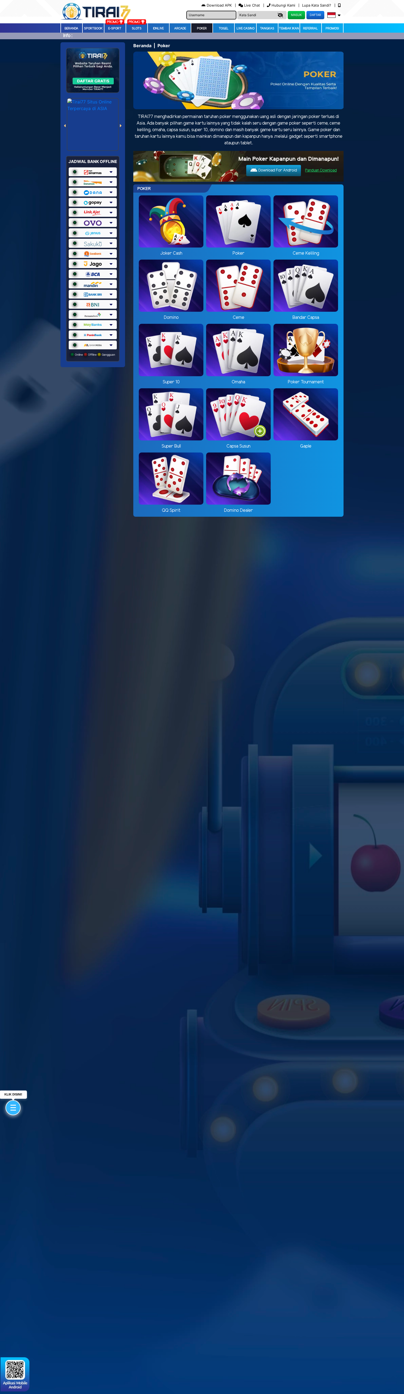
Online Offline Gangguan (94, 354)
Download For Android (277, 170)
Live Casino (245, 28)
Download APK (219, 5)
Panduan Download (321, 170)
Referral (310, 28)
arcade (180, 28)
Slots (137, 28)
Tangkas (267, 28)
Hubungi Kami (283, 5)
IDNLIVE (158, 28)
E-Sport (114, 28)
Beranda (71, 28)
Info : (67, 35)
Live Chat (251, 5)
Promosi (332, 28)
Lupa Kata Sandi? (317, 5)
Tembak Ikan (289, 28)
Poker (202, 28)
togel (224, 28)
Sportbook (93, 28)
